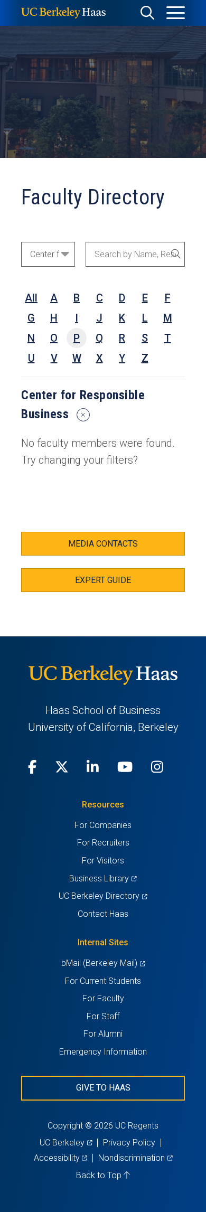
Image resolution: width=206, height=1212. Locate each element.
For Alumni (103, 1034)
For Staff (103, 1016)
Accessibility (60, 1158)
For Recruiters (103, 843)
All (31, 298)
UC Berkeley (66, 1143)
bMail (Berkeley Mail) (103, 963)
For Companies (103, 825)
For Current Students (103, 981)
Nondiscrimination (135, 1158)
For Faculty (103, 998)
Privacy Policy (129, 1143)
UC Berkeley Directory (103, 896)
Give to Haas (103, 1088)
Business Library (102, 878)
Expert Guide (103, 580)
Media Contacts (103, 544)
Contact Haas (103, 914)
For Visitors (103, 861)
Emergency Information (103, 1052)
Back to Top (100, 1175)
